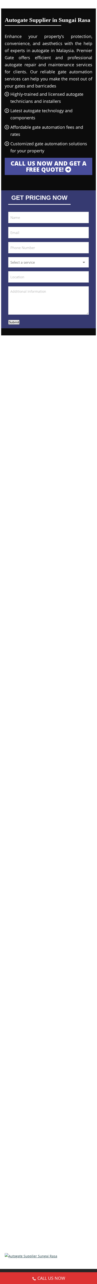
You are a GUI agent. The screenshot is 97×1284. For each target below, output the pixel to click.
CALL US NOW (51, 1278)
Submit (14, 322)
